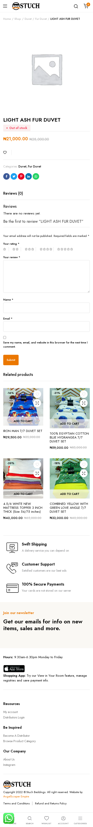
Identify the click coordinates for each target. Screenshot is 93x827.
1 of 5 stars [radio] (6, 249)
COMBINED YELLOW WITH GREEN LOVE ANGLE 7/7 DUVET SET (69, 507)
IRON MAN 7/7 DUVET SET (22, 431)
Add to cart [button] (23, 421)
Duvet (28, 19)
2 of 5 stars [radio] (17, 249)
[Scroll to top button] (86, 806)
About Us (8, 759)
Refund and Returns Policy (50, 803)
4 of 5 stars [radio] (47, 249)
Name (8, 300)
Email (8, 318)
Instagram (9, 765)
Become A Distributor (16, 735)
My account (10, 712)
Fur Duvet (41, 19)
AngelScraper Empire (16, 796)
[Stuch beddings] (27, 6)
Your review (11, 257)
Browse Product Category (19, 741)
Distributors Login (14, 717)
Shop (17, 19)
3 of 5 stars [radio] (30, 249)
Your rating (11, 244)
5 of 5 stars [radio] (65, 249)
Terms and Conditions (16, 803)
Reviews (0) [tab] (13, 193)
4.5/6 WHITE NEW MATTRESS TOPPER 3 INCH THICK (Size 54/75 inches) (22, 507)
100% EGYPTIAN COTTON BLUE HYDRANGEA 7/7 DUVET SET (69, 437)
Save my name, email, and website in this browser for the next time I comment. (45, 344)
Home (7, 19)
